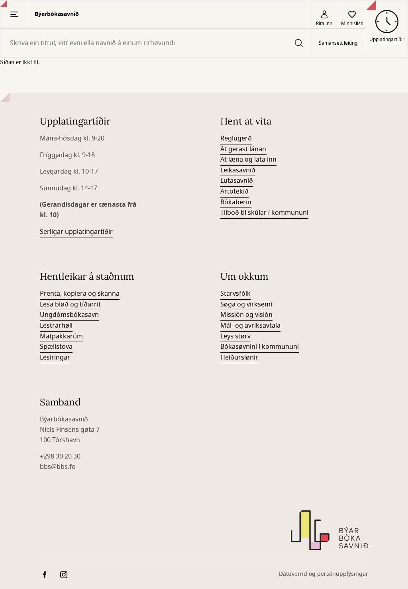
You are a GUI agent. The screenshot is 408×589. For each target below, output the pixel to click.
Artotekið (234, 191)
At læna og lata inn (248, 159)
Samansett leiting (338, 43)
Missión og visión (246, 315)
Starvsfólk (235, 293)
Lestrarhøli (56, 325)
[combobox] (155, 43)
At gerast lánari (243, 149)
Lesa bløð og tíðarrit (70, 304)
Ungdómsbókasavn (69, 315)
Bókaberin (235, 202)
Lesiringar (55, 357)
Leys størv (235, 336)
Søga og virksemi (246, 304)
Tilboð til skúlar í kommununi (264, 212)
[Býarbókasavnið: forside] (329, 530)
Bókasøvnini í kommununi (259, 347)
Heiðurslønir (239, 357)
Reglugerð (236, 138)
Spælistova (56, 347)
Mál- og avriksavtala (250, 325)
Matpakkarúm (61, 336)
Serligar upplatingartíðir (76, 232)
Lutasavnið (236, 181)
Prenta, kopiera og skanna (80, 293)
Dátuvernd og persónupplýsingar (323, 574)
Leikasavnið (237, 170)
